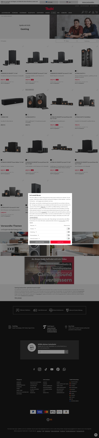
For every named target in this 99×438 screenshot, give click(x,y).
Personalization (33, 235)
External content (34, 238)
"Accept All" (44, 212)
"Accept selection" (34, 217)
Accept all (60, 242)
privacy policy (62, 220)
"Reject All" (43, 206)
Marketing (32, 232)
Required (32, 225)
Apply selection (39, 242)
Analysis (32, 228)
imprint (31, 222)
